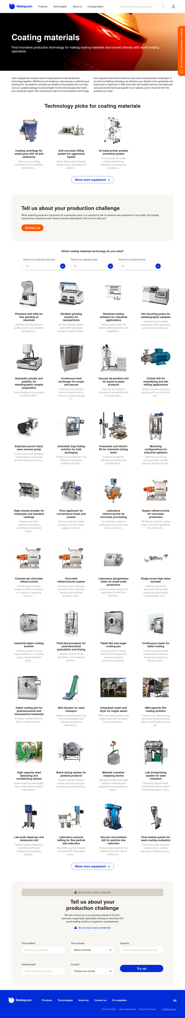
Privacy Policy (109, 1009)
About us (77, 6)
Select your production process (39, 259)
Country (75, 964)
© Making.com (169, 1009)
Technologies (60, 6)
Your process (77, 943)
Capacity (124, 943)
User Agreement (127, 1009)
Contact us (32, 228)
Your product (29, 943)
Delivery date (29, 964)
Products (42, 6)
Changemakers (95, 6)
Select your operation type (84, 259)
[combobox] (142, 6)
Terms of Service (147, 1009)
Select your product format (132, 259)
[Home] (21, 6)
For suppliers (119, 1000)
